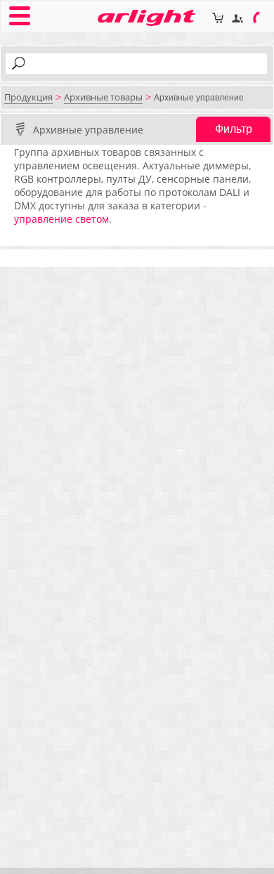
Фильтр (233, 129)
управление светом (61, 219)
